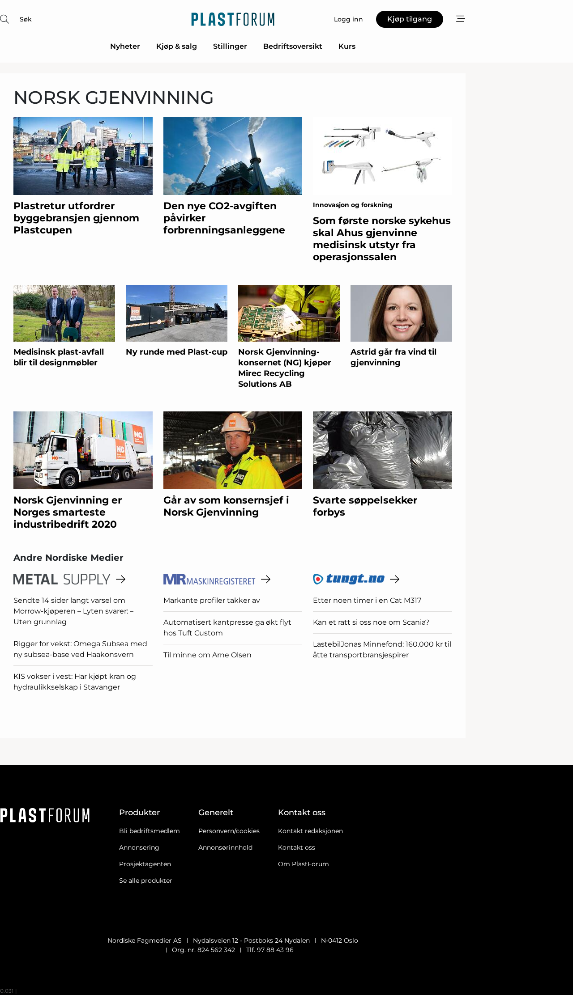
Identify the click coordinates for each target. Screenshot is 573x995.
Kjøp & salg (176, 46)
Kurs (346, 46)
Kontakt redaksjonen (310, 831)
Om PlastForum (303, 864)
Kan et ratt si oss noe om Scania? (371, 622)
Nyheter (125, 46)
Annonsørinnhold (225, 847)
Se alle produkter (145, 880)
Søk (26, 19)
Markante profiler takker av (211, 600)
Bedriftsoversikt (292, 46)
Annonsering (139, 847)
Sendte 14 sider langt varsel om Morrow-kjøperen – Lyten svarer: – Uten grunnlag (73, 611)
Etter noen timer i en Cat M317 (367, 600)
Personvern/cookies (229, 831)
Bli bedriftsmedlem (149, 831)
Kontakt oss (296, 847)
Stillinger (230, 46)
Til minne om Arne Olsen (207, 655)
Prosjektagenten (145, 864)
